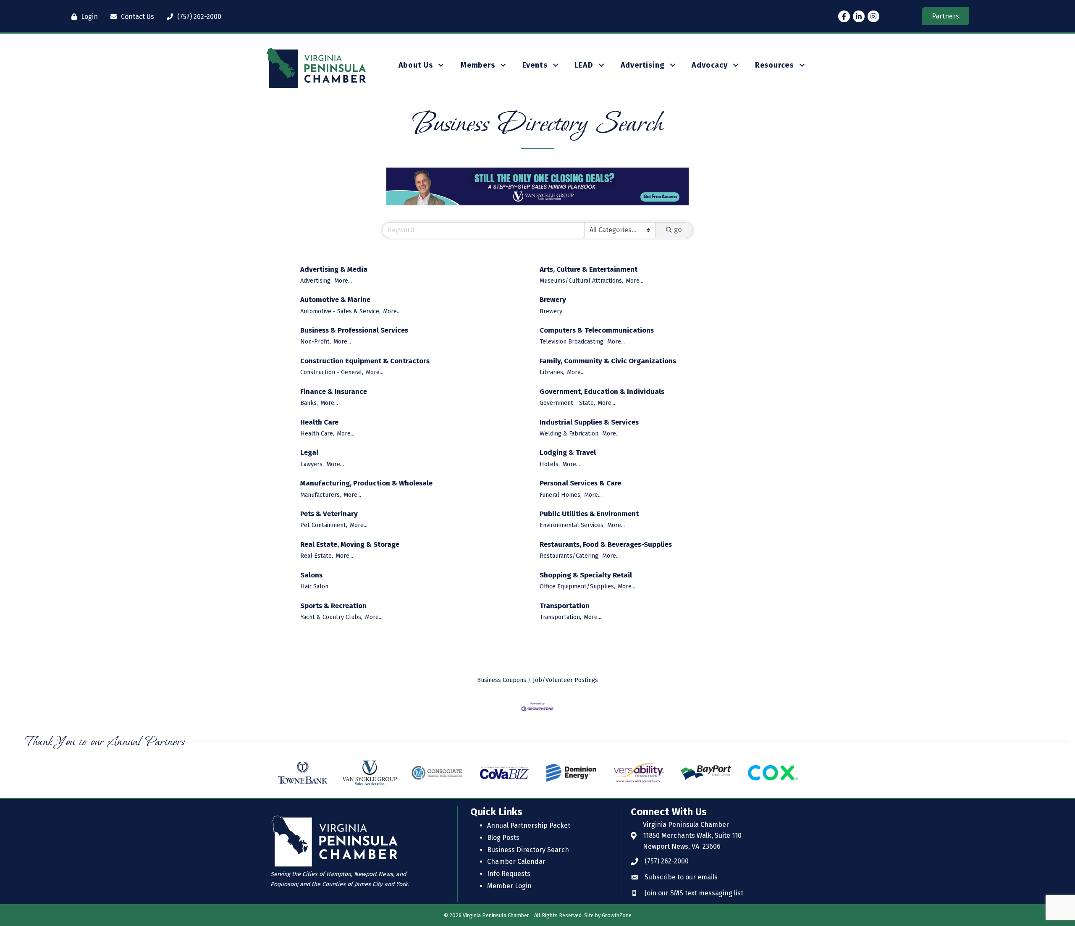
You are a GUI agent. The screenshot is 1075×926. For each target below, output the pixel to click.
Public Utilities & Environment (589, 513)
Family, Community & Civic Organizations (608, 361)
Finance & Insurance (333, 391)
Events (535, 65)
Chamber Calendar (516, 862)
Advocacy (709, 65)
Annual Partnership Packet (528, 825)
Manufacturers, (320, 494)
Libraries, (552, 372)
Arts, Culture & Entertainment (588, 269)
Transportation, (560, 617)
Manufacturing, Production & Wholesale (366, 483)
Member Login (509, 886)
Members (477, 65)
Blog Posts (503, 838)
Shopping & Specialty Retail (586, 575)
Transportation (565, 605)
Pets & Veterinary (329, 513)
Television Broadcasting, (572, 341)
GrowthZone (617, 915)
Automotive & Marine (335, 299)
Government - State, (567, 403)
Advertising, (316, 280)
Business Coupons (501, 680)
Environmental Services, (572, 525)
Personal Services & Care (580, 483)
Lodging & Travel (568, 452)
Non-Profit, (315, 341)
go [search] (678, 229)
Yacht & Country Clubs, (331, 617)
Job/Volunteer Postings (565, 680)
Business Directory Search (528, 850)
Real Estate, (316, 555)
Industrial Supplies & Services (589, 422)
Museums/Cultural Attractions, (581, 280)
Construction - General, (331, 372)
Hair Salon (314, 586)
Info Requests (508, 874)
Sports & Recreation (333, 605)
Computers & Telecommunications (597, 330)
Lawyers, (312, 464)
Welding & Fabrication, (570, 433)
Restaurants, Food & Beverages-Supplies (606, 544)
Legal (309, 452)
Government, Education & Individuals (602, 391)
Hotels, (550, 464)
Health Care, (317, 433)
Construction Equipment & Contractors (365, 361)
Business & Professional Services (354, 330)
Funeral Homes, (561, 494)
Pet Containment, (323, 525)
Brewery (553, 299)
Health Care (319, 422)
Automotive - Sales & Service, (340, 311)
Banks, (309, 403)
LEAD (583, 65)
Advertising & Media (333, 269)
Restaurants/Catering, (570, 555)
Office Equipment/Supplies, (577, 586)
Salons (311, 575)
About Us (416, 65)
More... (343, 280)
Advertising (643, 65)
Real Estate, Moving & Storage (349, 544)
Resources (774, 65)
